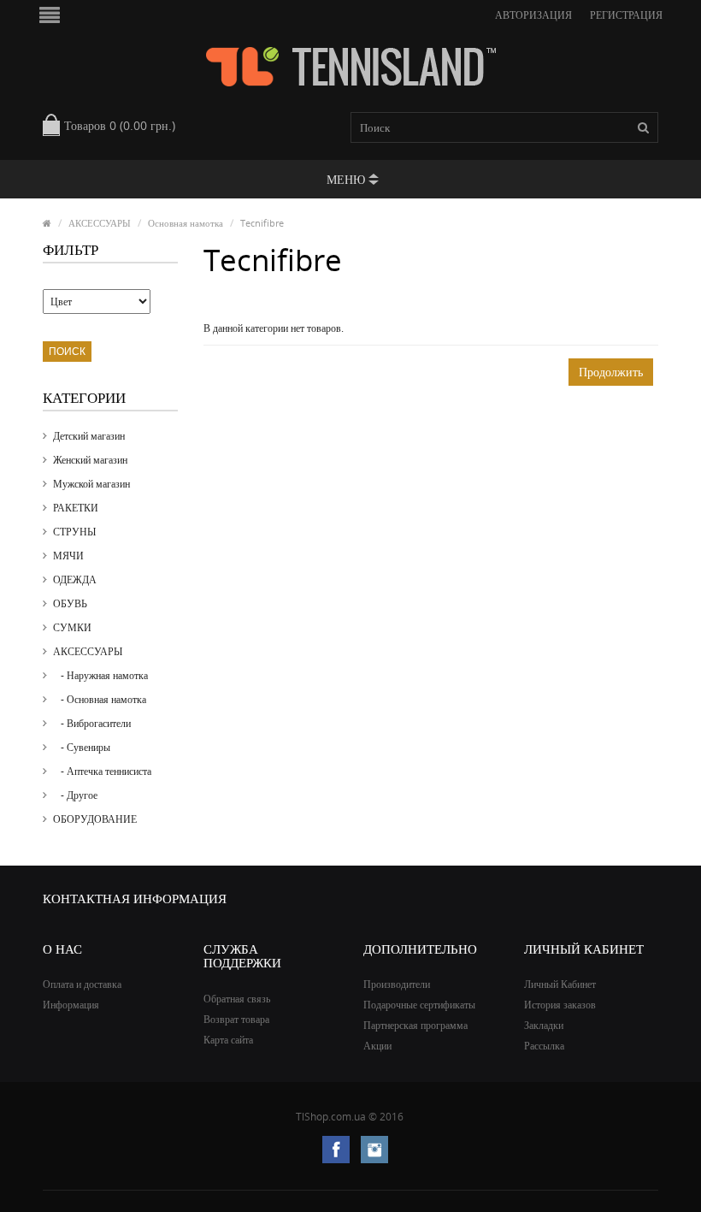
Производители (396, 984)
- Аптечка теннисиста (102, 771)
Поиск (67, 352)
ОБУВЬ (70, 603)
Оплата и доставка (82, 984)
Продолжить (611, 372)
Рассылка (544, 1045)
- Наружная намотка (100, 675)
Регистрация (626, 15)
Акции (377, 1045)
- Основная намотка (99, 699)
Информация (71, 1004)
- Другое (75, 795)
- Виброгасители (92, 723)
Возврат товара (236, 1019)
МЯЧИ (68, 555)
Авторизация (533, 15)
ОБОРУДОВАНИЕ (95, 819)
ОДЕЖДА (75, 579)
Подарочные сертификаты (419, 1004)
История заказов (560, 1004)
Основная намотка (185, 222)
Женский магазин (90, 459)
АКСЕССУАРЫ (99, 222)
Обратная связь (236, 998)
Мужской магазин (91, 483)
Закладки (543, 1025)
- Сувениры (81, 747)
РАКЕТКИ (75, 507)
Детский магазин (89, 436)
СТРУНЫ (74, 531)
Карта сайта (228, 1039)
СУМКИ (72, 627)
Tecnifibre (262, 222)
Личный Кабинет (560, 984)
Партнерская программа (415, 1025)
